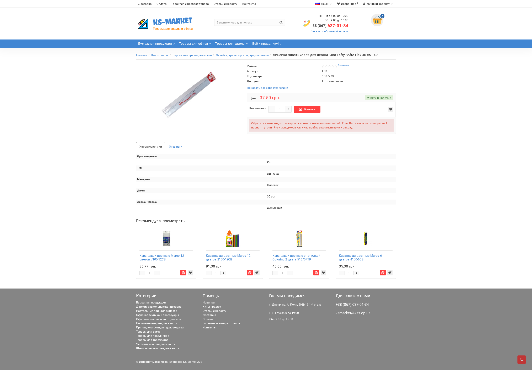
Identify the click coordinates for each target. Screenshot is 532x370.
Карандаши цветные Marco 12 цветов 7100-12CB (161, 257)
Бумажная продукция (151, 302)
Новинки (209, 302)
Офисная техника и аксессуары (157, 315)
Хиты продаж (212, 306)
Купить (309, 109)
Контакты (249, 3)
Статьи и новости (226, 3)
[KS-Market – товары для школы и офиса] (166, 23)
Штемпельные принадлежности (157, 348)
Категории (146, 295)
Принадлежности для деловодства (160, 327)
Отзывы (175, 146)
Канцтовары (160, 55)
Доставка (145, 3)
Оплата (161, 3)
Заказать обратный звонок (329, 31)
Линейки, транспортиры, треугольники (242, 55)
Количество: (257, 108)
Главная (141, 55)
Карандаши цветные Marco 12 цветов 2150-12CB (228, 257)
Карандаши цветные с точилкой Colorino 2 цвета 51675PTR (296, 257)
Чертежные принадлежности (192, 55)
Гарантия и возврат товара (190, 3)
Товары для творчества (152, 340)
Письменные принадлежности (156, 323)
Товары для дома (148, 331)
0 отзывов (343, 65)
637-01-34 (330, 25)
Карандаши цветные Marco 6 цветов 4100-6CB (360, 257)
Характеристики (150, 146)
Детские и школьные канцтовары (159, 306)
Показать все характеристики (267, 87)
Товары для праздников (152, 335)
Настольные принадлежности (156, 310)
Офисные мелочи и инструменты (158, 319)
